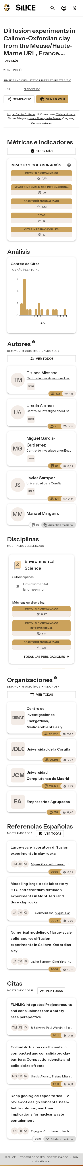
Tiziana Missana (65, 114)
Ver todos (42, 358)
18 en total (31, 269)
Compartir (19, 99)
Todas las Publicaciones (46, 657)
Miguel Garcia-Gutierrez (21, 114)
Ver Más (11, 61)
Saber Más (41, 151)
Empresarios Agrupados (48, 801)
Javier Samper (53, 118)
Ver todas (41, 694)
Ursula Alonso (36, 118)
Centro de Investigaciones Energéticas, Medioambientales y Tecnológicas (44, 720)
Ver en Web (52, 99)
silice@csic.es (43, 1161)
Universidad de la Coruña (48, 749)
